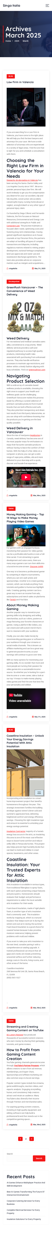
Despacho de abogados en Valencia (22, 180)
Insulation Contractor (16, 831)
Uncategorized (14, 282)
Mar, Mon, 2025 (39, 495)
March (25, 41)
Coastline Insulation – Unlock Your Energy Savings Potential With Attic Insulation (25, 741)
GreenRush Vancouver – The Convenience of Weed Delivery (25, 291)
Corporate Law (13, 226)
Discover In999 (36, 566)
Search (10, 1154)
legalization (35, 435)
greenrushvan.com (37, 370)
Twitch (13, 600)
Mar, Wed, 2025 (39, 1008)
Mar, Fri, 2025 (39, 268)
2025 (17, 41)
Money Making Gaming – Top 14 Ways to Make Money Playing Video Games (25, 518)
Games (11, 509)
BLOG (11, 76)
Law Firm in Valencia (20, 82)
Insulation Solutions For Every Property (24, 1219)
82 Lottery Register (15, 1035)
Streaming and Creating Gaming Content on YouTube (25, 1028)
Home (8, 41)
